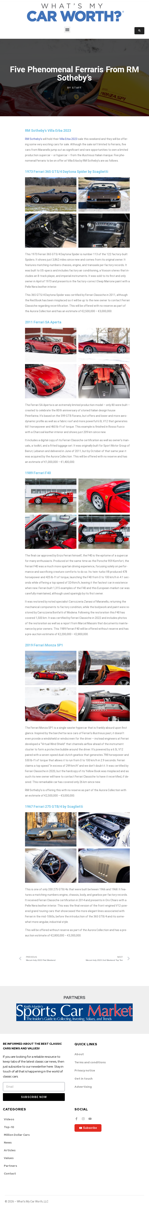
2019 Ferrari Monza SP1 (44, 645)
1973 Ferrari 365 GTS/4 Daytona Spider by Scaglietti (66, 172)
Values (9, 1158)
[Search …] (139, 30)
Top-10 (9, 1127)
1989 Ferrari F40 (38, 473)
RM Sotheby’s (33, 138)
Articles (10, 1150)
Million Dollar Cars (17, 1135)
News (8, 1142)
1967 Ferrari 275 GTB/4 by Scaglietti (54, 806)
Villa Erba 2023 (68, 138)
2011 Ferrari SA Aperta (43, 322)
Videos (9, 1119)
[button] (67, 30)
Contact (10, 1173)
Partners (10, 1166)
